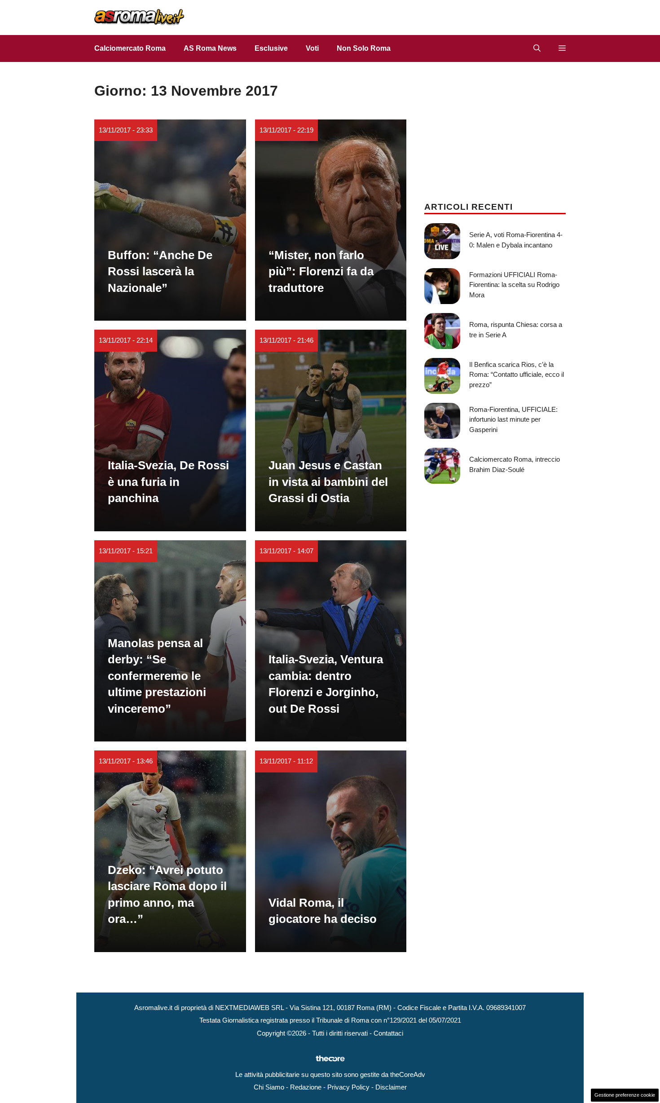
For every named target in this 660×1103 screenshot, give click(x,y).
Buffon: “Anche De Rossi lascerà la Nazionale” (160, 271)
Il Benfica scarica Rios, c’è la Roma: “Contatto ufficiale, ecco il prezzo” (516, 374)
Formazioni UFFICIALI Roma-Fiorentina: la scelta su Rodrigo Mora (514, 285)
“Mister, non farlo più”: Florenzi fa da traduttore (321, 271)
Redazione (305, 1087)
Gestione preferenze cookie (624, 1095)
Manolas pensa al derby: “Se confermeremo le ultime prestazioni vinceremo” (157, 675)
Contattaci (388, 1033)
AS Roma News (210, 48)
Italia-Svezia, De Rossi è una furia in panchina (168, 482)
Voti (312, 48)
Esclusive (271, 48)
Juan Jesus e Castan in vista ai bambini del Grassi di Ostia (328, 482)
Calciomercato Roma (130, 48)
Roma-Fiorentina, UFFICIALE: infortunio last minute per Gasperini (513, 419)
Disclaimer (391, 1087)
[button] (537, 48)
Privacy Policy (348, 1087)
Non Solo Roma (364, 48)
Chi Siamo (269, 1087)
